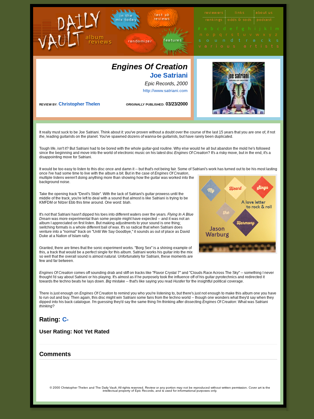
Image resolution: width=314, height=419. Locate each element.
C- (65, 319)
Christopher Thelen (79, 103)
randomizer (140, 42)
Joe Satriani (169, 75)
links (240, 13)
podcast (264, 20)
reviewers (214, 13)
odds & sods (240, 20)
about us (264, 13)
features (172, 41)
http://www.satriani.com (165, 90)
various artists (240, 47)
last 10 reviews (162, 17)
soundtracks (241, 41)
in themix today (126, 18)
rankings (214, 20)
